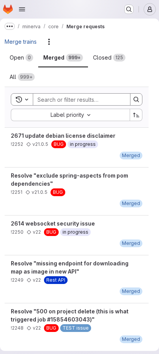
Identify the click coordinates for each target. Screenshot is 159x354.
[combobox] (70, 115)
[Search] (136, 99)
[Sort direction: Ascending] (136, 115)
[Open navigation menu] (22, 9)
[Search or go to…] (129, 9)
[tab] (21, 57)
